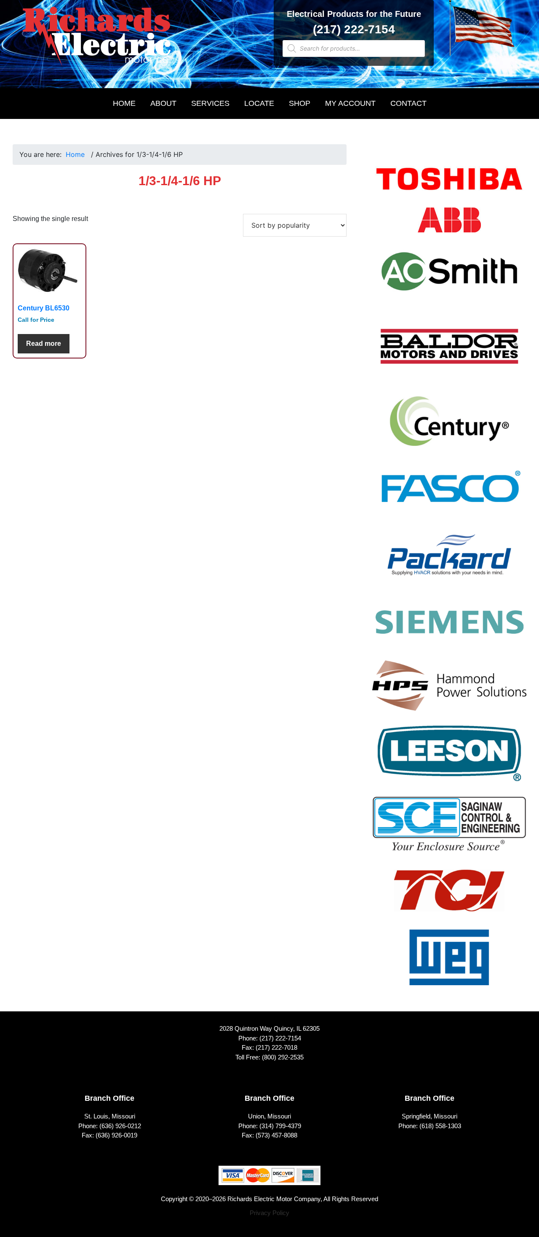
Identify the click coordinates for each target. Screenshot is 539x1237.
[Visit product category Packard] (449, 560)
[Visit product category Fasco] (449, 493)
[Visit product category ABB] (449, 225)
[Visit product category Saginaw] (449, 829)
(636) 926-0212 (120, 1125)
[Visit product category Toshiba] (449, 184)
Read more (43, 343)
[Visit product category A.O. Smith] (449, 276)
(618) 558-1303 (440, 1125)
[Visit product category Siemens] (449, 627)
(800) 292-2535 (283, 1057)
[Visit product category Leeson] (449, 759)
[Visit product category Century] (449, 426)
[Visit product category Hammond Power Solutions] (449, 691)
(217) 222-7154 (354, 29)
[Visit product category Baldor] (449, 351)
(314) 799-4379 (280, 1125)
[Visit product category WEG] (449, 963)
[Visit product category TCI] (449, 895)
